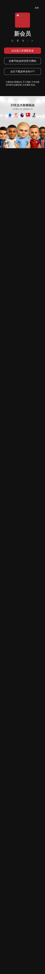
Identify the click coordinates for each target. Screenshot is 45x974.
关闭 (37, 7)
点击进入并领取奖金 (22, 50)
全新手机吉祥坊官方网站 (22, 61)
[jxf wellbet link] (22, 122)
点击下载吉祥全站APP (22, 71)
